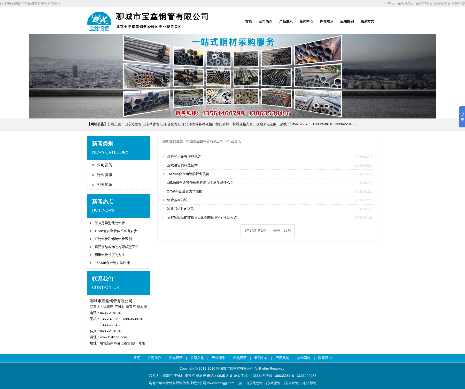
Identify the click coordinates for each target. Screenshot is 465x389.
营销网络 (303, 358)
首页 (248, 21)
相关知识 (104, 185)
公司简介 (265, 21)
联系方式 (367, 21)
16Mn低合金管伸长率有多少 (115, 231)
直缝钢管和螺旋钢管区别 (113, 239)
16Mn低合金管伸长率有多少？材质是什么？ (200, 182)
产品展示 (286, 21)
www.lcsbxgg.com (113, 337)
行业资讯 (104, 175)
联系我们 (325, 358)
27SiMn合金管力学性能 (112, 263)
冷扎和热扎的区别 (180, 209)
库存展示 (326, 21)
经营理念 (218, 358)
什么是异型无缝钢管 (109, 223)
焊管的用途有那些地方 (184, 156)
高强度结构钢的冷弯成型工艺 (116, 247)
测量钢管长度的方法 (109, 255)
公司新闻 (104, 165)
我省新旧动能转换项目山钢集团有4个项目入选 (202, 217)
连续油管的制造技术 (182, 165)
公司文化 (197, 358)
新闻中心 (306, 21)
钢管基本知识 (177, 200)
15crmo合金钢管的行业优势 (188, 174)
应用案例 (347, 21)
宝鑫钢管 (233, 368)
